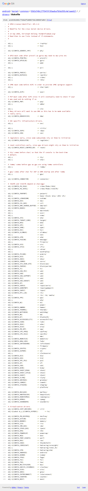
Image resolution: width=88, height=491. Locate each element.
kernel (15, 11)
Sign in (83, 4)
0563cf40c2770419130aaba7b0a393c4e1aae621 (53, 11)
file (49, 20)
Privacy (20, 487)
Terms (26, 487)
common (24, 11)
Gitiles (14, 487)
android (6, 11)
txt (78, 487)
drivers (5, 14)
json (84, 487)
